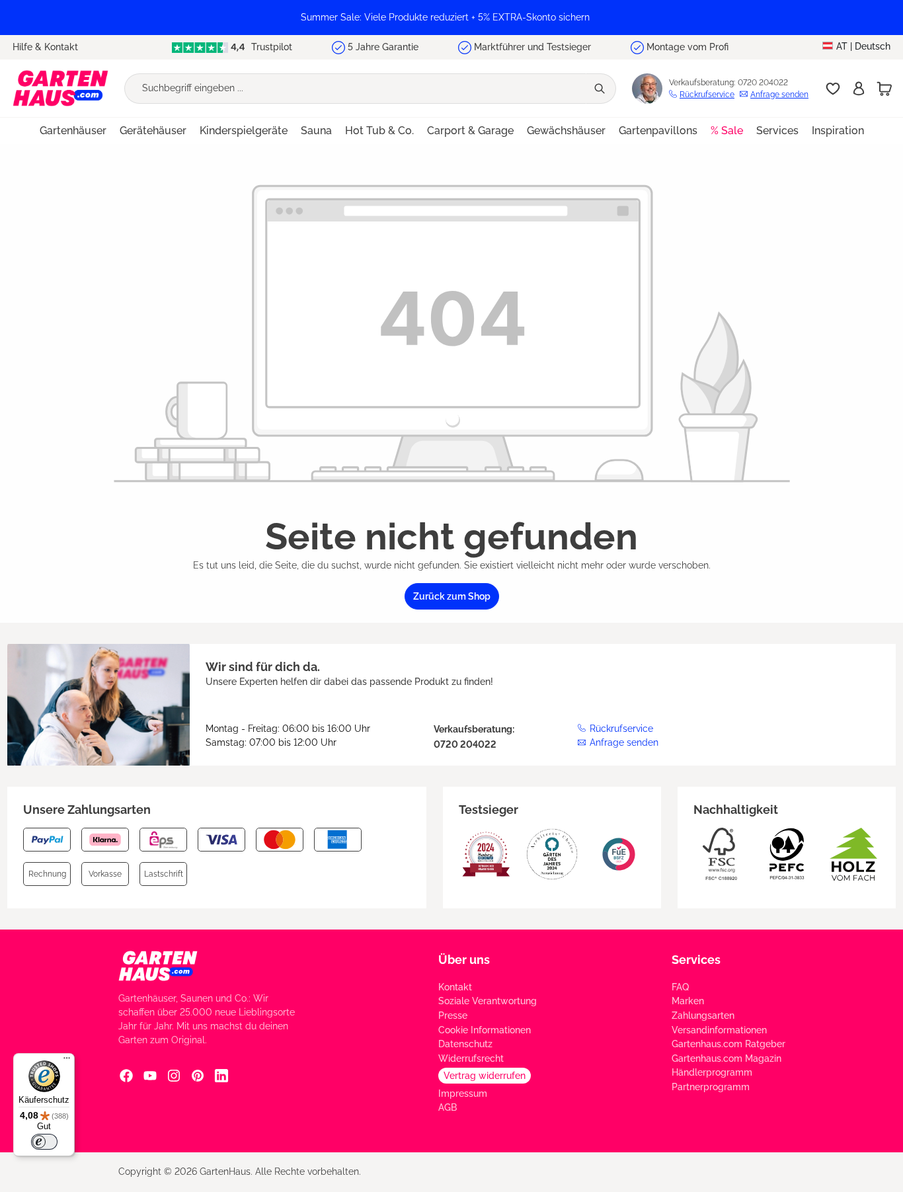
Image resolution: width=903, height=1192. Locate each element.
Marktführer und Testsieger (532, 47)
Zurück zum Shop (452, 596)
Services (696, 960)
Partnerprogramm (711, 1087)
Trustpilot (270, 47)
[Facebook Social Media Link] (126, 1076)
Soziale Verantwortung (487, 1001)
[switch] (44, 1142)
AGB (447, 1107)
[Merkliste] (833, 88)
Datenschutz (465, 1044)
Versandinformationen (719, 1030)
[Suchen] (601, 88)
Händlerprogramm (712, 1072)
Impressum (462, 1093)
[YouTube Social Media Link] (150, 1076)
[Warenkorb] (884, 88)
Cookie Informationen (484, 1030)
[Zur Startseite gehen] (60, 88)
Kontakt (455, 987)
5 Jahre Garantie (383, 47)
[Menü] (67, 1061)
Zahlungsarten (703, 1015)
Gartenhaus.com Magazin (726, 1058)
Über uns (464, 960)
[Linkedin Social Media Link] (221, 1076)
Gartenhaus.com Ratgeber (728, 1044)
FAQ (680, 987)
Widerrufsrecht (471, 1058)
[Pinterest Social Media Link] (198, 1076)
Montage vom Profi (687, 47)
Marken (688, 1001)
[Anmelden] (858, 88)
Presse (452, 1015)
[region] (451, 17)
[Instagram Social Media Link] (174, 1076)
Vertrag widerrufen (485, 1075)
